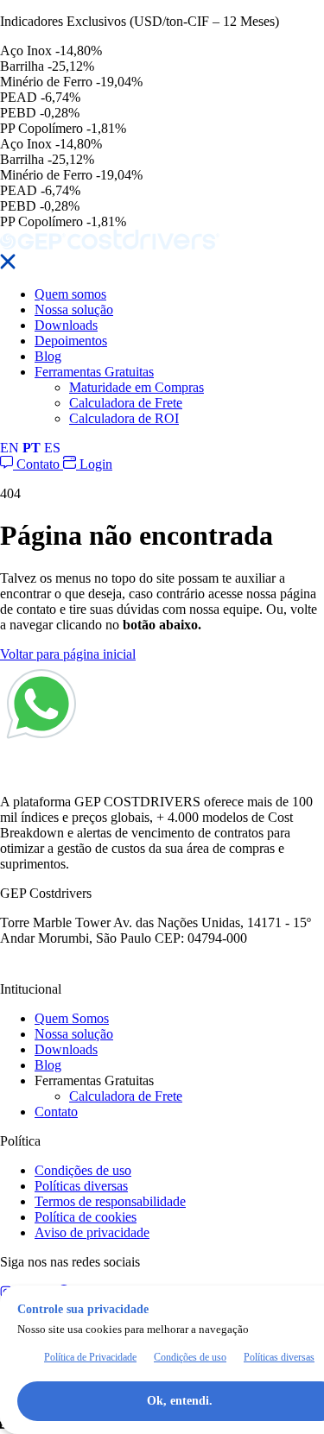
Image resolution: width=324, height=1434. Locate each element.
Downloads (66, 325)
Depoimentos (71, 340)
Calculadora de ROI (124, 418)
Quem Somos (72, 1018)
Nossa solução (74, 309)
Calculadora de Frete (125, 402)
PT (31, 447)
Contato (38, 464)
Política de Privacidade (90, 1357)
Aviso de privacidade (92, 1232)
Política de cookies (86, 1217)
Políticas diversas (81, 1185)
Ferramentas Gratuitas (94, 371)
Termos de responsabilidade (110, 1201)
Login (94, 464)
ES (52, 447)
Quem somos (70, 294)
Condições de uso (83, 1170)
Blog (48, 356)
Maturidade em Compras (136, 387)
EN (9, 447)
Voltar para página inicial (68, 654)
